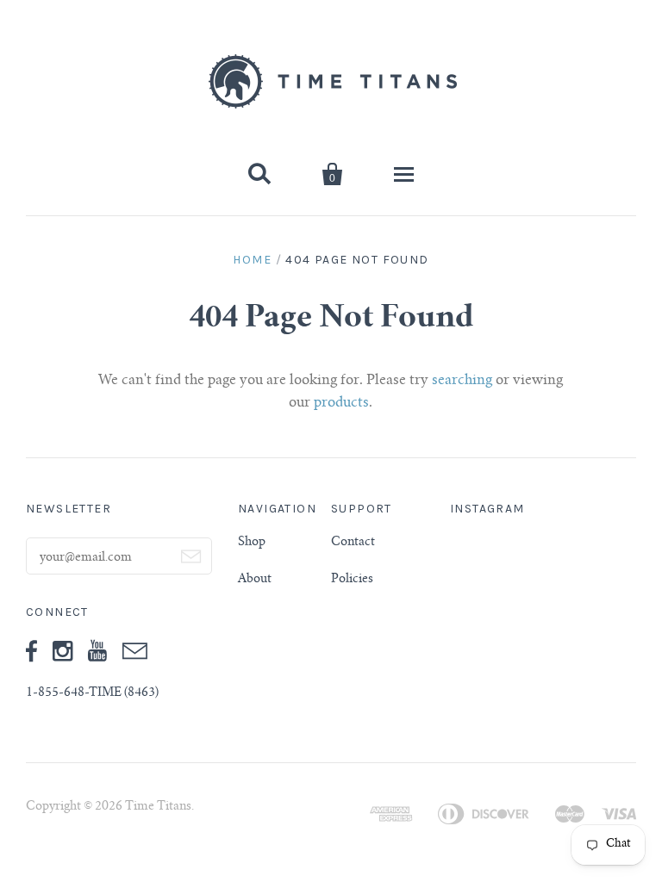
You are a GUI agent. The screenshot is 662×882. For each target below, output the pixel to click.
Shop (251, 543)
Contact (353, 543)
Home (252, 259)
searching (462, 381)
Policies (352, 580)
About (255, 580)
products (341, 403)
